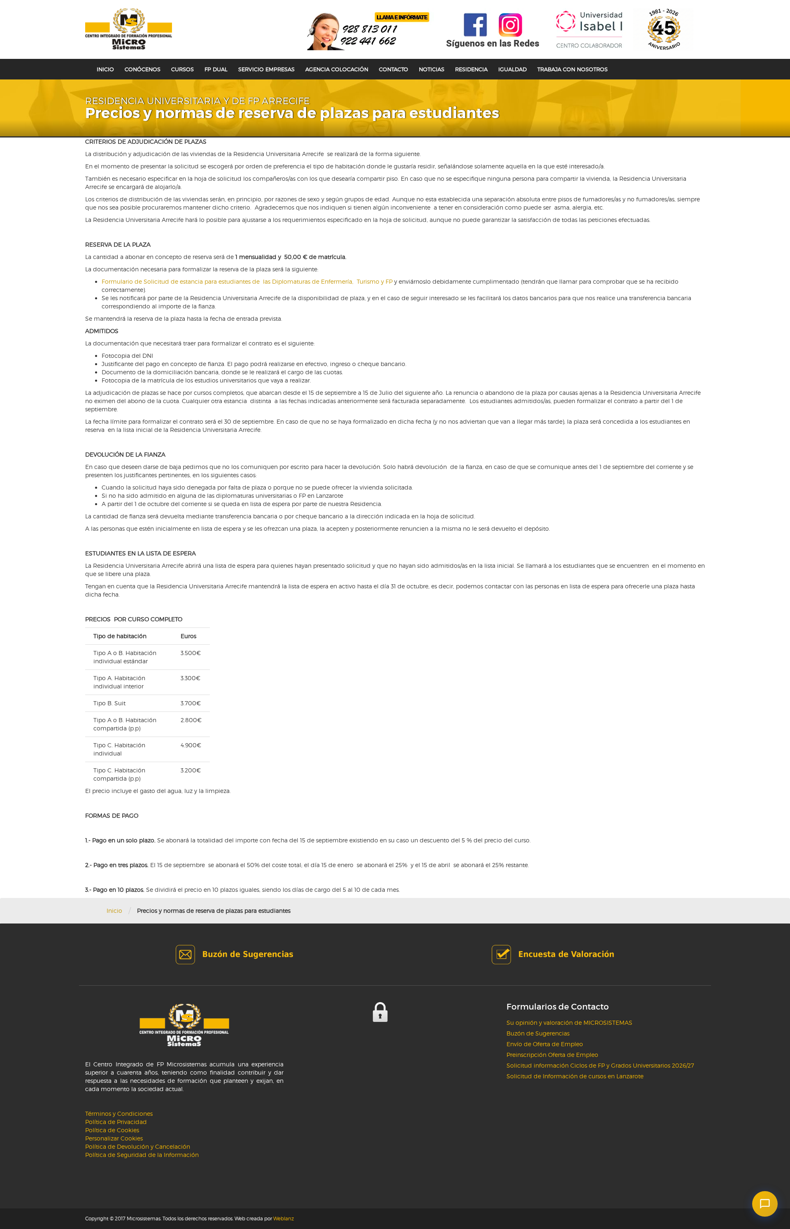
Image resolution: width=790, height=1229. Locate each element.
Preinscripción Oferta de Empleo (552, 1054)
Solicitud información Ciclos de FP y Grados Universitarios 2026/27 (600, 1065)
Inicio (105, 69)
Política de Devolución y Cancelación (137, 1146)
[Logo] (128, 28)
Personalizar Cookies (114, 1138)
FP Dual (216, 69)
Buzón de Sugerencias (538, 1033)
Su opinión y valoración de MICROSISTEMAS (569, 1022)
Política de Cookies (112, 1129)
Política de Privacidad (116, 1121)
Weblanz (283, 1218)
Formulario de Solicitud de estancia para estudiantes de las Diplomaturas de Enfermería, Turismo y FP (248, 281)
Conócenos (142, 69)
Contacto (393, 69)
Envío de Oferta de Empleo (545, 1043)
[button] (765, 1204)
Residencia (471, 69)
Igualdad (512, 69)
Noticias (431, 69)
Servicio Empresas (266, 69)
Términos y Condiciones (119, 1113)
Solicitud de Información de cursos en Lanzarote (575, 1076)
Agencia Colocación (336, 69)
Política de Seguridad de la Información (142, 1154)
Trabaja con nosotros (572, 69)
